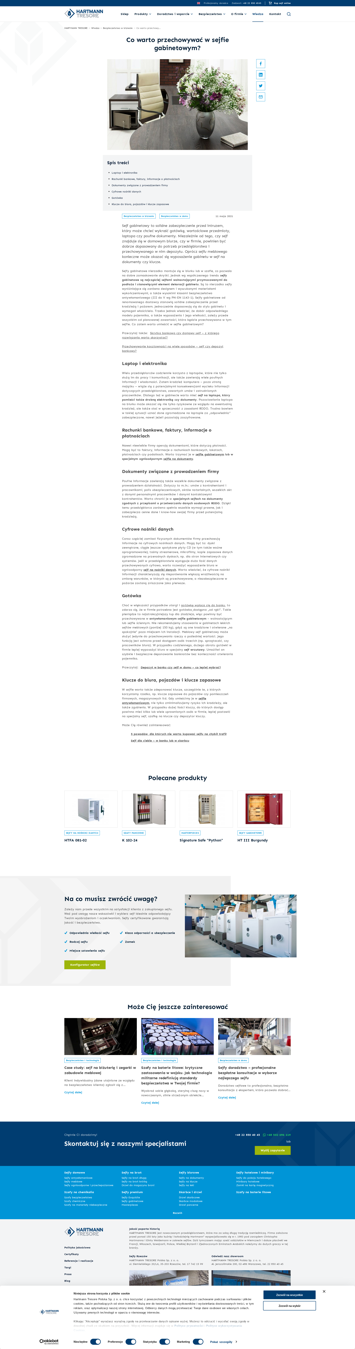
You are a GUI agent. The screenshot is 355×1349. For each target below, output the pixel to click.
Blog (67, 1280)
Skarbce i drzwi (190, 1192)
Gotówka (117, 197)
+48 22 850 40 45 (247, 1135)
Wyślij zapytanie (273, 1150)
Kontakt (275, 14)
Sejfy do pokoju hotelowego (253, 1177)
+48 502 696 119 (279, 1135)
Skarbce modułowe (190, 1201)
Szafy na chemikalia (79, 1192)
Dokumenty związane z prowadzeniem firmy (140, 185)
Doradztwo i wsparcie (173, 14)
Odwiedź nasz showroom (228, 1256)
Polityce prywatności (188, 1325)
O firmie (237, 14)
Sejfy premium (132, 1192)
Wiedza (257, 14)
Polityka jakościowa (77, 1247)
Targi (67, 1267)
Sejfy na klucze (188, 1181)
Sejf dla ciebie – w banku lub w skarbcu (160, 740)
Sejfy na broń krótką (134, 1181)
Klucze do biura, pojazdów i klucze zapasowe (140, 204)
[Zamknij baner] (324, 1291)
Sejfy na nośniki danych (82, 832)
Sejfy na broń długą (134, 1177)
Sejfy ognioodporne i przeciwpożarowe (88, 1185)
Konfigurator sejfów (85, 964)
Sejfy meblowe (73, 1181)
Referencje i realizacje (78, 1260)
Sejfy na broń (131, 1172)
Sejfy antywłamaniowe (78, 1177)
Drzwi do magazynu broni (138, 1185)
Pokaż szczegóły (221, 1341)
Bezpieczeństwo (210, 14)
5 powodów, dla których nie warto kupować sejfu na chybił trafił (178, 734)
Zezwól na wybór (290, 1305)
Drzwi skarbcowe (189, 1197)
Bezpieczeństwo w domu (174, 216)
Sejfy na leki (186, 1185)
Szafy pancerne (134, 832)
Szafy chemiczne (74, 1201)
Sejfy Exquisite (131, 1197)
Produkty (141, 14)
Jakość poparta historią (144, 1228)
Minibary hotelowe (247, 1181)
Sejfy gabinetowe (250, 832)
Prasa (68, 1274)
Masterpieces (190, 832)
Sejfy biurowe (189, 1172)
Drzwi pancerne (188, 1204)
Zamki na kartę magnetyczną (255, 1185)
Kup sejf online (282, 3)
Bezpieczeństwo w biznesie (139, 216)
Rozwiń (177, 1212)
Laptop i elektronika (124, 172)
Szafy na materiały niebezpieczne (85, 1204)
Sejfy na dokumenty (191, 1177)
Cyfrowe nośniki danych (126, 191)
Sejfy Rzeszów (138, 1256)
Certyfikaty (71, 1254)
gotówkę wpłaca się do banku (203, 605)
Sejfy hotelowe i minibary (255, 1172)
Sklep (125, 14)
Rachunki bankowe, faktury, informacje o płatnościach (146, 178)
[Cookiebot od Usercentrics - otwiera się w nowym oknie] (49, 1342)
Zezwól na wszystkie (289, 1294)
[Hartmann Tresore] (83, 1243)
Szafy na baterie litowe (253, 1192)
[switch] (131, 1342)
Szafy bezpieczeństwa (78, 1197)
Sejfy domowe (74, 1172)
